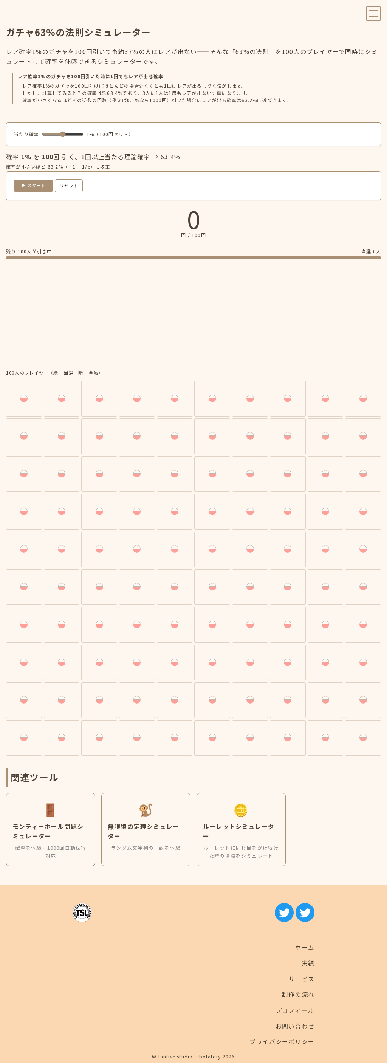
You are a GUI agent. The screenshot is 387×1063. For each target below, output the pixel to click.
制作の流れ (298, 994)
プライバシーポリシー (281, 1041)
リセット (69, 185)
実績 (308, 962)
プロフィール (295, 1010)
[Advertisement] (193, 315)
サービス (301, 978)
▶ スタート (33, 185)
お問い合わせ (295, 1025)
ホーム (304, 947)
